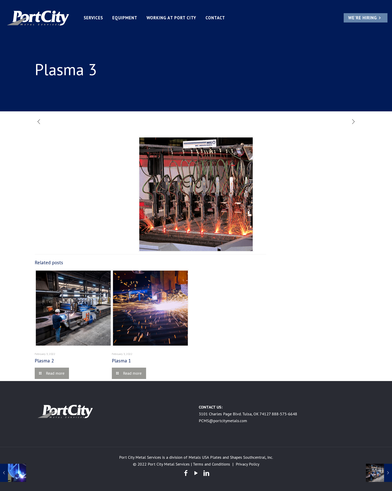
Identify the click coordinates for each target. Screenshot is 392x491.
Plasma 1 (121, 361)
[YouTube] (195, 473)
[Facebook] (185, 473)
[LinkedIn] (206, 473)
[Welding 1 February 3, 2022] (13, 473)
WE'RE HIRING (362, 17)
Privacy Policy (247, 464)
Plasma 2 (44, 361)
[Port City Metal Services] (38, 17)
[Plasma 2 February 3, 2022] (379, 473)
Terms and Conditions (211, 464)
